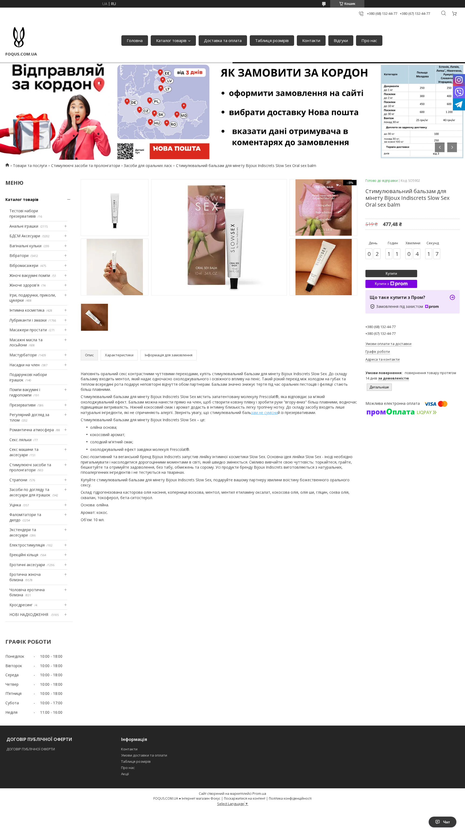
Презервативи (22, 404)
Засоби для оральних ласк (148, 165)
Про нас (369, 40)
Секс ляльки (20, 439)
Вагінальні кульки (25, 245)
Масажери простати (28, 329)
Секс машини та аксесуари (23, 452)
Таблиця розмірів (272, 40)
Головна (135, 40)
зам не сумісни (264, 412)
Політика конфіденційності (290, 798)
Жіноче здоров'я (24, 285)
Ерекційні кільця (23, 554)
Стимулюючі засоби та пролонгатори (85, 165)
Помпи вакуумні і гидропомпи (24, 392)
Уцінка (15, 504)
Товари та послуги (30, 165)
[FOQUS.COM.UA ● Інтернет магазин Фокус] (18, 37)
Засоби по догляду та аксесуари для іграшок (29, 492)
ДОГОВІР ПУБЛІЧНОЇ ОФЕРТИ (31, 749)
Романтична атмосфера (31, 429)
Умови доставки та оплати (144, 755)
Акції (125, 773)
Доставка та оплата (223, 40)
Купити (391, 273)
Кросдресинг (21, 604)
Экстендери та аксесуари (22, 532)
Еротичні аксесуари (27, 564)
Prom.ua (259, 793)
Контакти (311, 40)
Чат (446, 822)
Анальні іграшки (23, 226)
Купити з (382, 284)
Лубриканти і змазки (28, 320)
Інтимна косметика (26, 310)
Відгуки (341, 40)
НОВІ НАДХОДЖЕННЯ (29, 614)
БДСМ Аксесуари (24, 235)
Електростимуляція (27, 545)
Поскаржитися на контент (244, 798)
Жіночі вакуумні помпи (29, 275)
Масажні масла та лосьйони (26, 342)
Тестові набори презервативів (23, 213)
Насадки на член (24, 364)
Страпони (18, 479)
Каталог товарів (171, 40)
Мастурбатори (23, 354)
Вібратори (19, 255)
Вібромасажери (23, 265)
